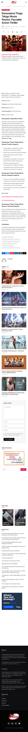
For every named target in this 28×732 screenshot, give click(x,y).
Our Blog (4, 698)
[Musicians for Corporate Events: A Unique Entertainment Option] (14, 321)
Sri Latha (8, 26)
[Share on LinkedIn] (17, 32)
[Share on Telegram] (21, 32)
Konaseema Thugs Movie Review (9, 243)
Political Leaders (5, 705)
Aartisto (21, 727)
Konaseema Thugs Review (8, 245)
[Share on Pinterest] (13, 32)
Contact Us (4, 700)
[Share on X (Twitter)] (8, 32)
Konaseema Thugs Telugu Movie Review (11, 247)
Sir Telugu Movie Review (8, 200)
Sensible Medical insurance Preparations (11, 550)
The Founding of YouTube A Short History (11, 560)
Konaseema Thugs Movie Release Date (10, 241)
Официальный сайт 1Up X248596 (9, 563)
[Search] (26, 2)
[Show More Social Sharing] (25, 32)
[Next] (25, 517)
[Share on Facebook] (4, 32)
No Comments (22, 26)
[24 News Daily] (13, 2)
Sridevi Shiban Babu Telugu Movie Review (13, 196)
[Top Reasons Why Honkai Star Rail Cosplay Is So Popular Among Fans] (14, 299)
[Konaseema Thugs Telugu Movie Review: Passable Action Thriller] (14, 43)
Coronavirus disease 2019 (7, 558)
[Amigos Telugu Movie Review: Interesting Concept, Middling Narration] (14, 362)
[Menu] (2, 2)
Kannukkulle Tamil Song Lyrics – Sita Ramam (13, 351)
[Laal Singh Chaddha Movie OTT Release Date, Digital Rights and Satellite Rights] (14, 384)
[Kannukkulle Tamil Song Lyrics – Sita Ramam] (14, 342)
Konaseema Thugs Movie (7, 237)
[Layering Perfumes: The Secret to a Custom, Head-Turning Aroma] (14, 277)
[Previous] (3, 517)
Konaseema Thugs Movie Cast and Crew (11, 239)
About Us (4, 703)
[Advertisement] (14, 77)
